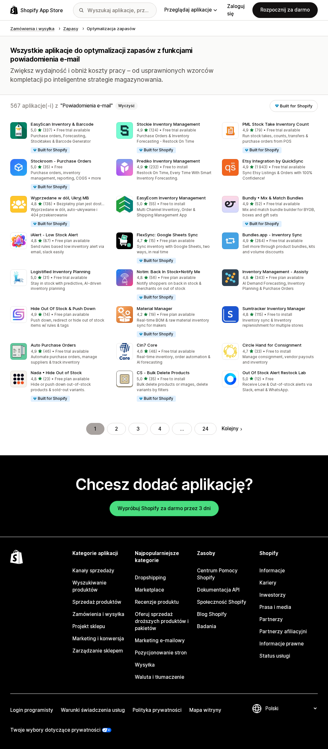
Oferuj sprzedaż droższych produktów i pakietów (162, 621)
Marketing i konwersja (98, 638)
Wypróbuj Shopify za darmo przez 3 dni (164, 508)
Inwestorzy (272, 595)
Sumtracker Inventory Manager (273, 308)
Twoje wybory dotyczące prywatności (55, 730)
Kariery (267, 583)
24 (205, 429)
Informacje (272, 571)
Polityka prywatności (157, 710)
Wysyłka (145, 665)
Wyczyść (126, 106)
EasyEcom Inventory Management (171, 197)
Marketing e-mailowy (160, 640)
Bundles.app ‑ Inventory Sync (272, 234)
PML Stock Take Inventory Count (275, 124)
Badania (206, 626)
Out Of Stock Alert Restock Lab (274, 372)
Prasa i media (275, 607)
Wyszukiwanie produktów (89, 586)
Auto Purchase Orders (53, 345)
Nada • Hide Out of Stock (56, 372)
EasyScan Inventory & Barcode (62, 124)
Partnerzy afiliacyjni (283, 631)
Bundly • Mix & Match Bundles (272, 197)
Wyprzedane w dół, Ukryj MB (60, 197)
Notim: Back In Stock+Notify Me (168, 271)
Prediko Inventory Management (168, 161)
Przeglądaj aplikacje (188, 10)
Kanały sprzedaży (93, 571)
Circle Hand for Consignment (271, 345)
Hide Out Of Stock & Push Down (63, 308)
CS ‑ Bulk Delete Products (163, 372)
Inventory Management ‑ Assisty (275, 271)
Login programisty (31, 710)
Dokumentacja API (218, 590)
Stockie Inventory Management (168, 124)
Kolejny (230, 428)
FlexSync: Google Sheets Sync (167, 234)
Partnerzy (271, 619)
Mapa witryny (205, 710)
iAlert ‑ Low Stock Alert (54, 234)
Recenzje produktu (157, 602)
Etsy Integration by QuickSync (272, 161)
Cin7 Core (147, 345)
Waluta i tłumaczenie (159, 677)
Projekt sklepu (88, 626)
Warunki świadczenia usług (93, 710)
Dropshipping (150, 578)
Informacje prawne (281, 644)
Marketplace (149, 590)
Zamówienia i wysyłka (98, 614)
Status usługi (274, 656)
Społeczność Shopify (221, 602)
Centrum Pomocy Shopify (217, 574)
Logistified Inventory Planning (60, 271)
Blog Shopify (212, 614)
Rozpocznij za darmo (285, 10)
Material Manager (154, 308)
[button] (58, 138)
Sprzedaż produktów (96, 602)
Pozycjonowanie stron (161, 653)
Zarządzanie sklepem (97, 651)
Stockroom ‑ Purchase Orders (61, 161)
